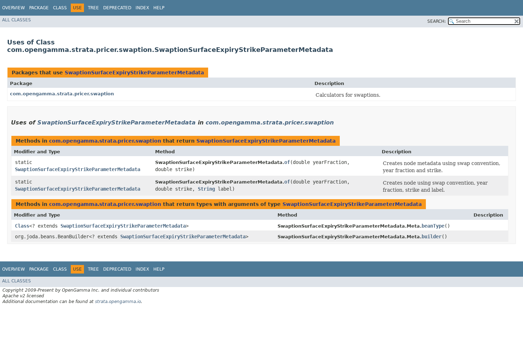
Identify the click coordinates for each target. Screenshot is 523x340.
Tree (93, 7)
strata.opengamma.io (118, 301)
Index (142, 7)
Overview (13, 7)
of (287, 162)
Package (39, 7)
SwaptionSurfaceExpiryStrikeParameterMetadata (134, 72)
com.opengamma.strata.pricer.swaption (62, 93)
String (206, 189)
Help (158, 7)
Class (60, 7)
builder (432, 236)
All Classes (16, 19)
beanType (433, 226)
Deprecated (117, 7)
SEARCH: (436, 21)
